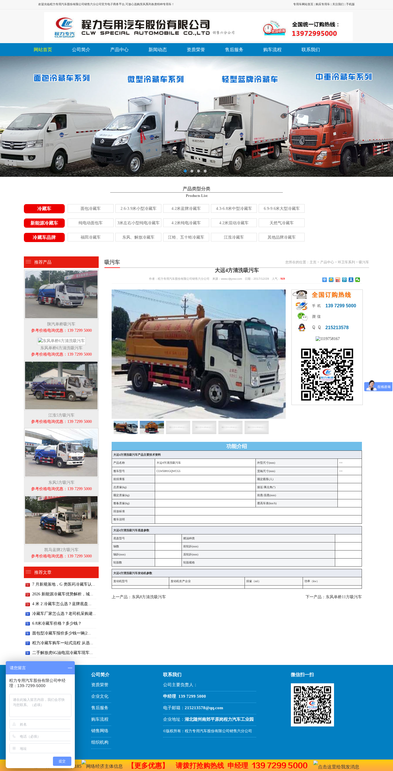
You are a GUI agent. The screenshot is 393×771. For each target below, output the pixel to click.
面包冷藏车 (91, 208)
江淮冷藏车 (234, 237)
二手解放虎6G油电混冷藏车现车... (62, 653)
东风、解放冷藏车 (138, 237)
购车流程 (272, 49)
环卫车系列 (346, 262)
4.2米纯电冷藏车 (186, 223)
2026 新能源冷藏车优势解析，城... (62, 594)
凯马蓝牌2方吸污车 (61, 553)
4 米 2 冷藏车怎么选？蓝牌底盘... (61, 604)
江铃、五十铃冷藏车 (186, 237)
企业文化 (99, 696)
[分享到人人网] (351, 279)
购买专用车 (323, 4)
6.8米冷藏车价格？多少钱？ (57, 623)
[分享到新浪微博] (337, 279)
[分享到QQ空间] (331, 279)
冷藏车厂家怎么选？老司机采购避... (64, 613)
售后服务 (234, 49)
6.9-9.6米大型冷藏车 (282, 208)
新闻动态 (157, 49)
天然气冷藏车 (282, 223)
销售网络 (99, 730)
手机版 (350, 4)
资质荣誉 (196, 49)
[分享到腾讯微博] (344, 279)
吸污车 (364, 262)
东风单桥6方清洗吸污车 (61, 351)
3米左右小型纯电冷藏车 (138, 223)
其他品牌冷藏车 (282, 237)
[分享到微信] (357, 279)
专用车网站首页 (303, 4)
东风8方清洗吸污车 (149, 597)
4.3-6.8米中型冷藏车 (234, 208)
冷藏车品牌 (44, 237)
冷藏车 (44, 208)
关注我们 (338, 4)
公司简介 (81, 49)
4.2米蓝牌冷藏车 (186, 208)
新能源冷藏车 (44, 222)
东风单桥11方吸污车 (344, 597)
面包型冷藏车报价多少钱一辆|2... (61, 633)
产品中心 (119, 49)
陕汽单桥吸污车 (61, 327)
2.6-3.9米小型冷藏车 (139, 208)
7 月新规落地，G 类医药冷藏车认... (63, 584)
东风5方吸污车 (61, 485)
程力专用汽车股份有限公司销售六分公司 (76, 4)
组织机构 (99, 742)
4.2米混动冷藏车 (234, 223)
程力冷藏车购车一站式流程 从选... (62, 643)
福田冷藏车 (91, 237)
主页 (313, 262)
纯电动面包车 (91, 223)
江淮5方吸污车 (61, 418)
